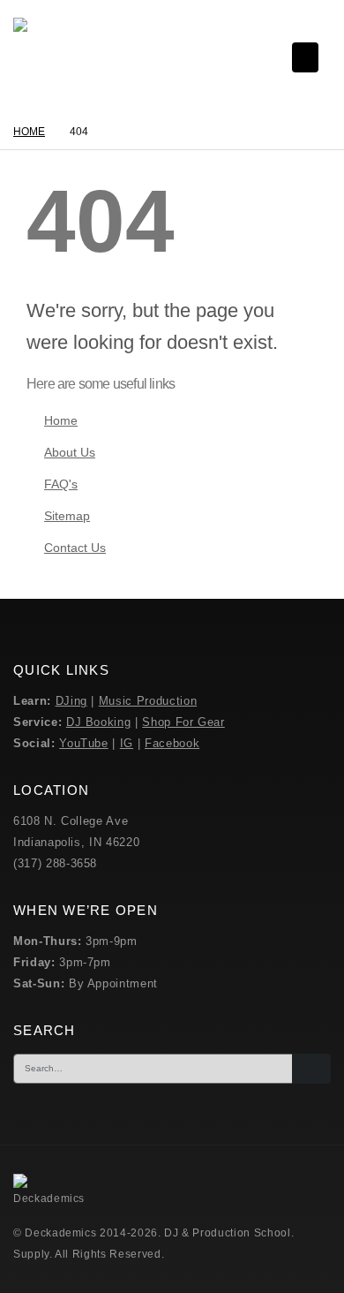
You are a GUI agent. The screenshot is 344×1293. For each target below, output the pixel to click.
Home (61, 420)
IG (126, 743)
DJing (71, 700)
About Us (69, 452)
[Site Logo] (53, 57)
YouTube (83, 743)
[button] (305, 57)
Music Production (148, 700)
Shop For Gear (183, 722)
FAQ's (61, 484)
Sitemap (67, 516)
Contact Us (75, 548)
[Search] (311, 1069)
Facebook (172, 743)
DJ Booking (98, 722)
